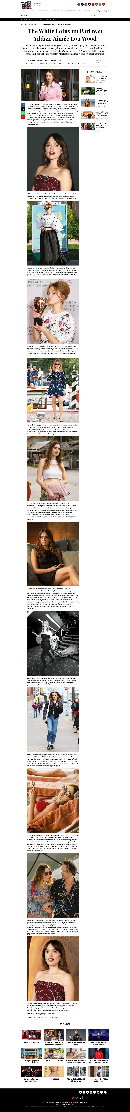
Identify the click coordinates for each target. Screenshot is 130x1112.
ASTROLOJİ (81, 11)
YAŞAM (106, 11)
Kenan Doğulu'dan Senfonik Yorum (31, 1068)
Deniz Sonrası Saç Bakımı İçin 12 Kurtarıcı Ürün (95, 100)
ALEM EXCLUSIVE (24, 13)
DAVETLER (48, 19)
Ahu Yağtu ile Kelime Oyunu (76, 1030)
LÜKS (32, 11)
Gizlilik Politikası (84, 1102)
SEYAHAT (75, 11)
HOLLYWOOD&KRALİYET (65, 11)
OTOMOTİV (87, 11)
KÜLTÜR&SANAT (42, 11)
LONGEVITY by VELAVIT (95, 13)
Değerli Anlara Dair (31, 1030)
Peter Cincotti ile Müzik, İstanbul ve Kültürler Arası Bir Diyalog (94, 124)
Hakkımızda (54, 1102)
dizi (56, 1017)
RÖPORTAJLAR (33, 19)
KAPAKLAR (24, 19)
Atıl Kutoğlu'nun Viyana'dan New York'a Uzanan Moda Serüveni (93, 112)
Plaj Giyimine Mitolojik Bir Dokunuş (76, 1067)
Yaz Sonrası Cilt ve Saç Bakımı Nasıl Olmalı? (94, 76)
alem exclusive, (38, 1017)
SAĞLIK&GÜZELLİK (52, 11)
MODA (35, 11)
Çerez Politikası (75, 1102)
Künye (43, 1102)
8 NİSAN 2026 (54, 1067)
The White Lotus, (49, 1017)
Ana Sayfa (24, 24)
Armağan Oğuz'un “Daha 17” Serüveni (92, 88)
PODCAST (56, 19)
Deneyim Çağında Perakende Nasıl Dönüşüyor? (31, 1049)
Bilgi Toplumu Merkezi (64, 1102)
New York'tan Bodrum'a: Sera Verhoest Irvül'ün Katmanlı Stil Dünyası (76, 1050)
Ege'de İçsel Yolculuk (53, 1048)
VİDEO (41, 19)
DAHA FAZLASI (65, 1024)
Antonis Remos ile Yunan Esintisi (98, 1030)
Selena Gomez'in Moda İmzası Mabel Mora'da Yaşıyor (98, 1049)
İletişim (49, 1102)
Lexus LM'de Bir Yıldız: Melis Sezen (99, 1067)
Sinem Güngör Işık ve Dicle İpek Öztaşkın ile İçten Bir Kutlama (53, 1031)
